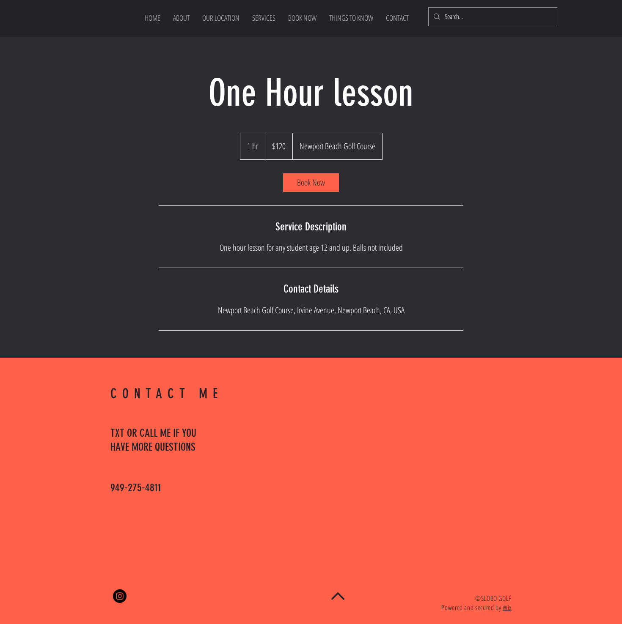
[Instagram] (120, 596)
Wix (507, 607)
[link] (311, 182)
